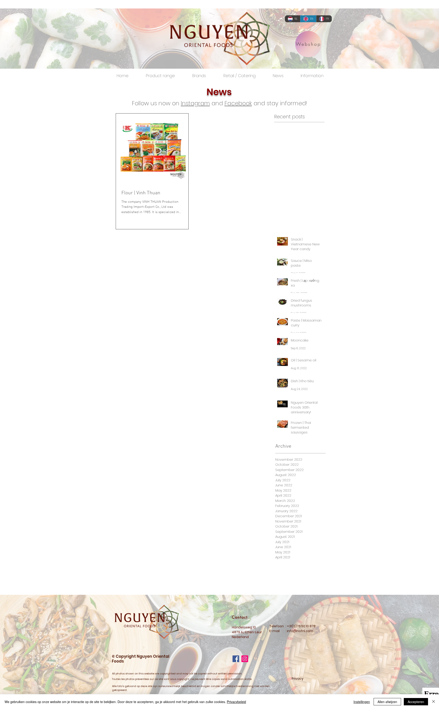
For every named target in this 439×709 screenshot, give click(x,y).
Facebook (238, 103)
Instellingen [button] (361, 701)
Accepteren (416, 701)
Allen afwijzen (387, 701)
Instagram (195, 103)
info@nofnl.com (300, 631)
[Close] (433, 701)
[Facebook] (236, 658)
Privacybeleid (236, 701)
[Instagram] (244, 658)
